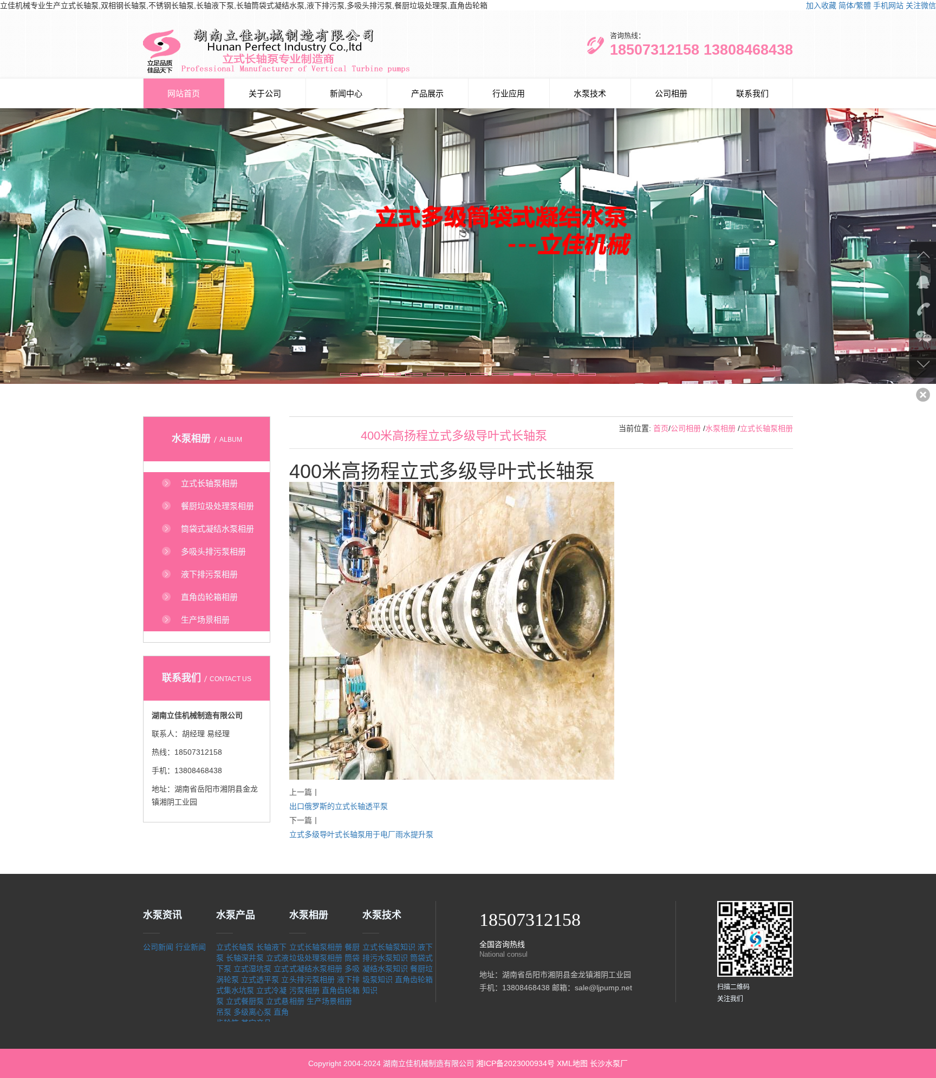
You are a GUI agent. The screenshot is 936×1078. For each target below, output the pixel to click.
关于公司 (265, 93)
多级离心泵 (252, 1012)
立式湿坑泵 (252, 968)
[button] (349, 374)
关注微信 (921, 5)
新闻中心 (346, 93)
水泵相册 (720, 428)
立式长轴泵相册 (766, 428)
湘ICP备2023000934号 (515, 1063)
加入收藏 (821, 5)
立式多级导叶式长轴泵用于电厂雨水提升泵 (361, 834)
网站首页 (183, 93)
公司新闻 (158, 947)
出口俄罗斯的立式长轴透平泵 (338, 806)
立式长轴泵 (235, 947)
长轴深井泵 (245, 957)
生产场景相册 (329, 1001)
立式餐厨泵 (245, 1001)
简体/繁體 (854, 5)
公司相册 (671, 93)
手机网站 (888, 5)
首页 (660, 428)
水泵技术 (590, 93)
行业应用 (508, 93)
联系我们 (752, 93)
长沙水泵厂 (609, 1063)
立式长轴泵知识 (388, 947)
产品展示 (427, 93)
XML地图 (572, 1063)
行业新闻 (191, 947)
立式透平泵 (260, 979)
